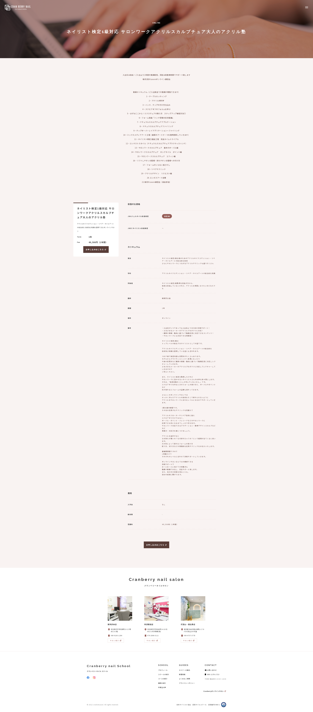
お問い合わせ (212, 670)
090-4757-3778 (189, 635)
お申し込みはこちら (95, 249)
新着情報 (182, 674)
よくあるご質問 (184, 679)
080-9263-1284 (116, 635)
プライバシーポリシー (187, 683)
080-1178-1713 (213, 674)
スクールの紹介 (163, 674)
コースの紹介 (163, 679)
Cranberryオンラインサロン (213, 691)
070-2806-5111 (153, 635)
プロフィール (163, 670)
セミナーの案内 (184, 670)
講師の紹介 (162, 683)
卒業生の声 (162, 687)
